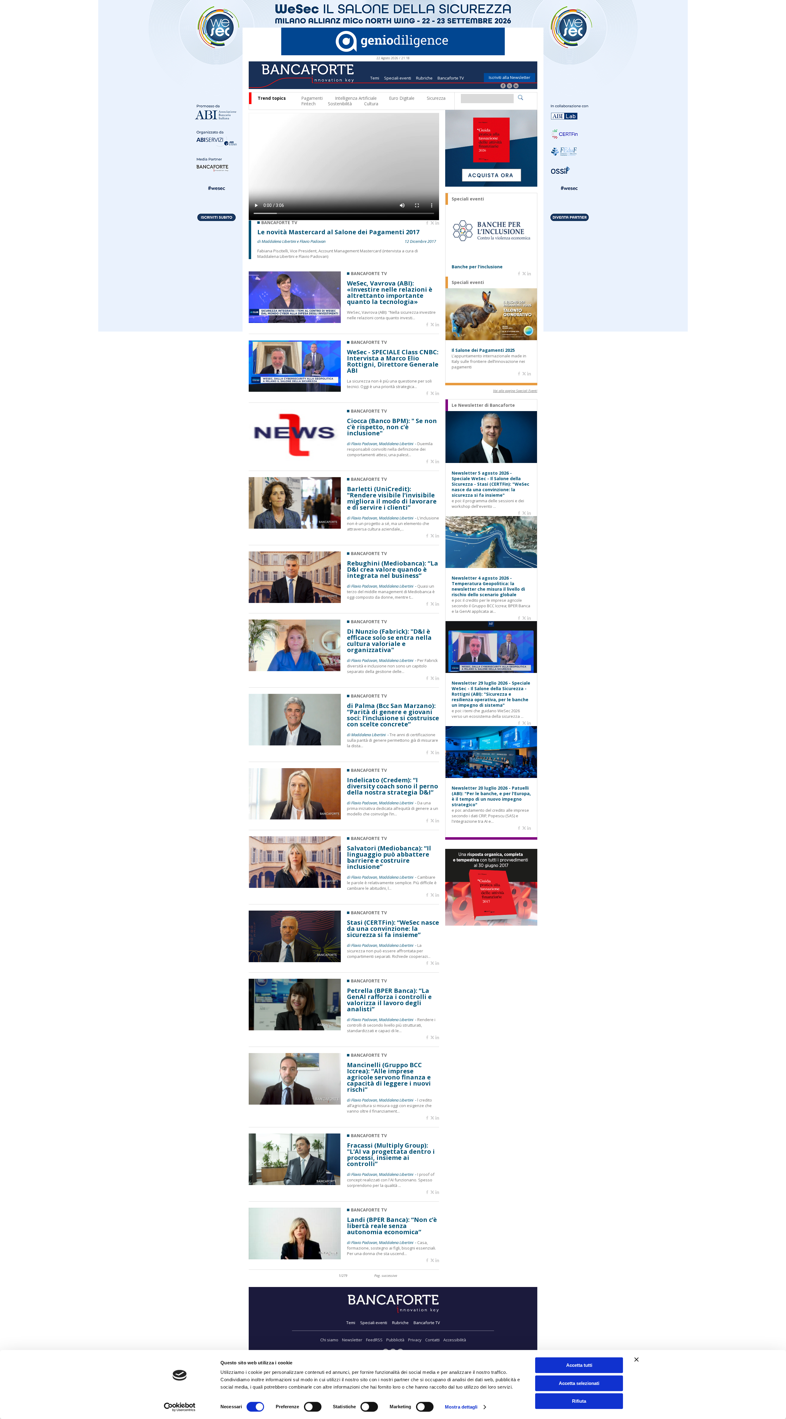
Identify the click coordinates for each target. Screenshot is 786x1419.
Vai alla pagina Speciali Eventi (515, 390)
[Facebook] (503, 86)
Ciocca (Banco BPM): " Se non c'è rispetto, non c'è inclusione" (392, 427)
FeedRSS (374, 1340)
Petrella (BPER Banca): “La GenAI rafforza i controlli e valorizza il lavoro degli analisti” (389, 1000)
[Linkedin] (437, 223)
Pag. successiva (385, 1275)
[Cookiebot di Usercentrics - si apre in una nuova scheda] (180, 1407)
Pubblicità (395, 1340)
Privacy (415, 1340)
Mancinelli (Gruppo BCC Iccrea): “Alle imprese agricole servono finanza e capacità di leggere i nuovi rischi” (389, 1077)
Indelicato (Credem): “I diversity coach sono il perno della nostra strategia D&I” (392, 786)
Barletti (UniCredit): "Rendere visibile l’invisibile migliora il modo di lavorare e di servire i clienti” (392, 498)
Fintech (308, 104)
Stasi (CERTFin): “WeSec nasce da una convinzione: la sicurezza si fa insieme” (393, 928)
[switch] (312, 1407)
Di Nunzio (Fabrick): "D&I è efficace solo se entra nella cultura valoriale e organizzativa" (389, 640)
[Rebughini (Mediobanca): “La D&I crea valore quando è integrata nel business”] (295, 601)
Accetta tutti (579, 1365)
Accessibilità (454, 1340)
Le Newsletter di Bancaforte (483, 405)
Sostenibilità (340, 104)
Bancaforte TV (451, 78)
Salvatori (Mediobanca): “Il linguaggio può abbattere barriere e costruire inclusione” (389, 857)
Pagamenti (312, 98)
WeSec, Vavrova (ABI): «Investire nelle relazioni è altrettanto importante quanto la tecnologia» (389, 292)
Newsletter (352, 1340)
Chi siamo (329, 1340)
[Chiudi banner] (636, 1359)
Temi (374, 78)
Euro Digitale (401, 98)
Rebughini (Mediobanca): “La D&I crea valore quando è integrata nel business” (392, 569)
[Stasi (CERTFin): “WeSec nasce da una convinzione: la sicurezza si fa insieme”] (295, 960)
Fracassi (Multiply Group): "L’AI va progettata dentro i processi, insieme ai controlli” (391, 1154)
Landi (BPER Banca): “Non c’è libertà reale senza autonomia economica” (392, 1226)
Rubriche (424, 78)
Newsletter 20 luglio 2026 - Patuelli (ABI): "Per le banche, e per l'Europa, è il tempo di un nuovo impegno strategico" (491, 796)
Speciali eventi (397, 78)
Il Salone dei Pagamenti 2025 (483, 350)
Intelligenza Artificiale (356, 98)
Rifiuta (579, 1401)
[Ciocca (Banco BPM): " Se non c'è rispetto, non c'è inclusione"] (295, 459)
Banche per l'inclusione (477, 267)
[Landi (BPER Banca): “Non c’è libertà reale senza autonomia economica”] (295, 1258)
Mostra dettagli (461, 1406)
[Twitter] (509, 86)
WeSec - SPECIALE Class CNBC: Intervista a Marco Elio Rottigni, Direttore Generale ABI (392, 361)
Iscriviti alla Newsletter (509, 77)
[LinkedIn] (516, 86)
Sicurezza (436, 98)
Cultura (371, 104)
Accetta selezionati (579, 1383)
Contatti (432, 1340)
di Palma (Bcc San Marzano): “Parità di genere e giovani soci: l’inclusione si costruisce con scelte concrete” (393, 715)
